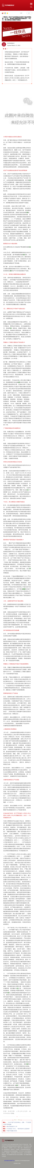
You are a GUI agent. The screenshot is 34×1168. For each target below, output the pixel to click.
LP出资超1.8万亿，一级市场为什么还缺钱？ (18, 1128)
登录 (29, 13)
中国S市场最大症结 (12, 1130)
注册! (21, 13)
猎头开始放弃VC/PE (12, 1126)
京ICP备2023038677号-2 (9, 1160)
